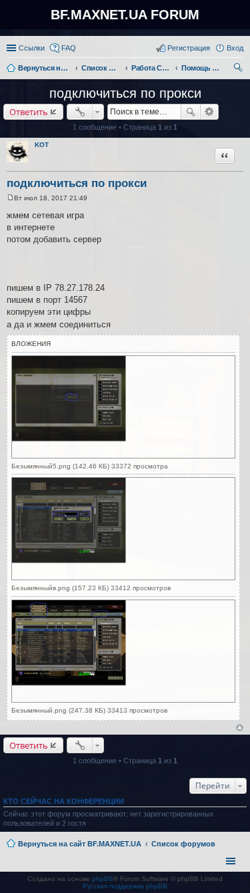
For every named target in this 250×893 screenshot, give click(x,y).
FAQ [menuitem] (68, 48)
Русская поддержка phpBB (125, 886)
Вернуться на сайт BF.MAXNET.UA (79, 844)
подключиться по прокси (125, 93)
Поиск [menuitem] (239, 69)
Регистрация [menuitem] (188, 48)
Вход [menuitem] (235, 48)
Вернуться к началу (239, 727)
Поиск (191, 112)
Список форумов (183, 844)
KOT (42, 144)
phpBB (102, 878)
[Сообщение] (10, 198)
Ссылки (32, 48)
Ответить (28, 112)
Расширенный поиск (210, 112)
